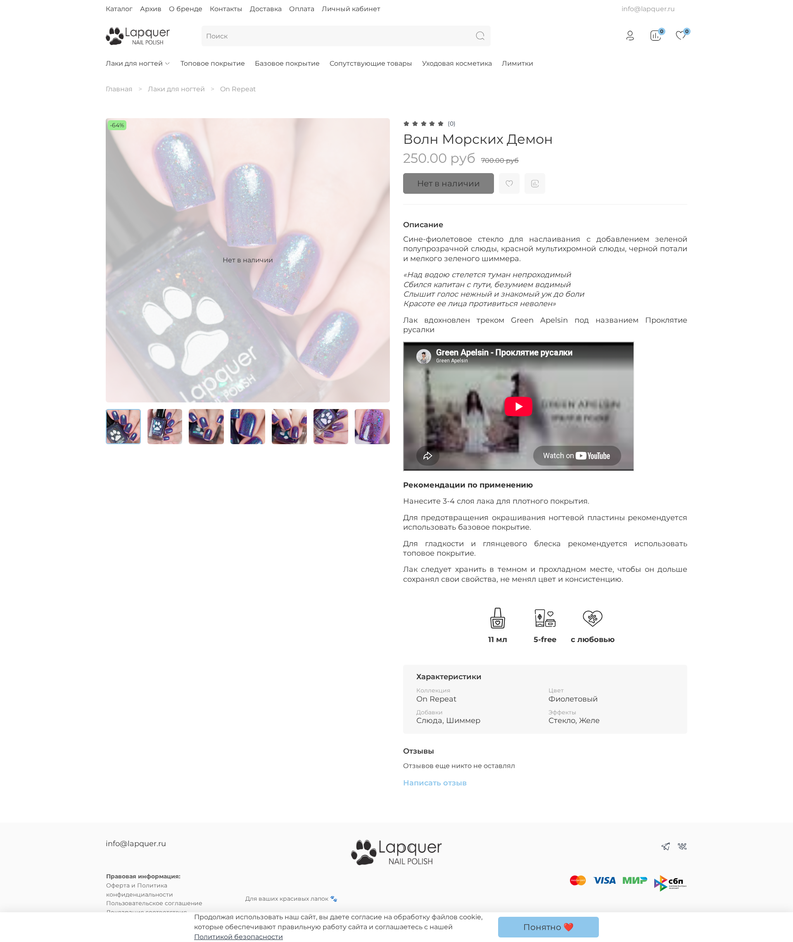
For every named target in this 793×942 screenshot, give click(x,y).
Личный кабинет (351, 9)
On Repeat (238, 89)
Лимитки (517, 63)
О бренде (185, 9)
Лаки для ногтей (134, 63)
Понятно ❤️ (548, 927)
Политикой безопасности (238, 937)
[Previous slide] (119, 260)
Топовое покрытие (212, 63)
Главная (119, 89)
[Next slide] (377, 260)
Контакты (226, 9)
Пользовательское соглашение (154, 903)
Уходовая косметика (457, 63)
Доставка (266, 9)
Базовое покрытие (287, 63)
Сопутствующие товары (371, 63)
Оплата (301, 9)
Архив (150, 9)
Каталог (119, 9)
